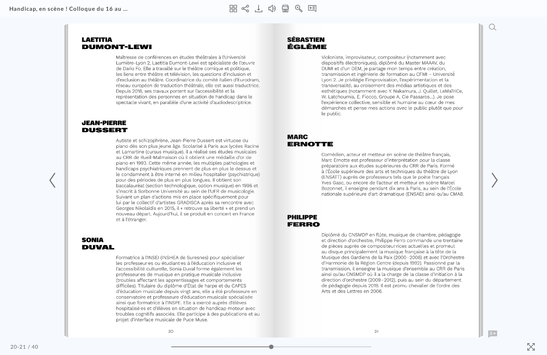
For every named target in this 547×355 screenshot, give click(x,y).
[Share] (245, 8)
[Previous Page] (53, 180)
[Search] (492, 27)
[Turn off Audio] (272, 8)
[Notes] (312, 8)
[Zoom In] (299, 8)
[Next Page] (493, 180)
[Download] (258, 8)
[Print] (285, 8)
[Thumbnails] (233, 8)
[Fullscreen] (531, 347)
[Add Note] (492, 334)
